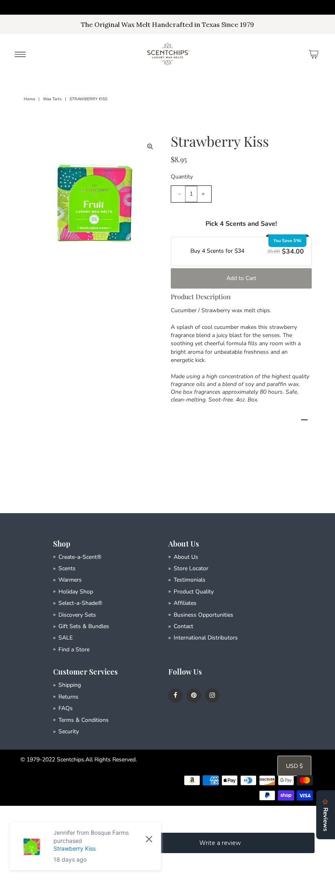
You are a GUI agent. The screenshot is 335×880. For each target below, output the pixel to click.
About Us (186, 557)
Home (29, 99)
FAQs (65, 708)
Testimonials (189, 580)
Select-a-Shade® (80, 603)
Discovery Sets (77, 615)
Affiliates (185, 603)
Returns (68, 697)
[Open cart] (314, 54)
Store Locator (191, 568)
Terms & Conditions (83, 720)
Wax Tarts (52, 99)
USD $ (294, 766)
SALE (65, 638)
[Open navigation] (20, 54)
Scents (67, 568)
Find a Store (73, 649)
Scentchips (70, 759)
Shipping (69, 685)
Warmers (70, 580)
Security (68, 731)
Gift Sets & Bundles (83, 626)
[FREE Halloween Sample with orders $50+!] (167, 7)
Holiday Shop (75, 591)
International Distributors (206, 638)
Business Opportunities (203, 615)
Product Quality (194, 591)
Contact (183, 626)
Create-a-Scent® (79, 557)
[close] (148, 839)
